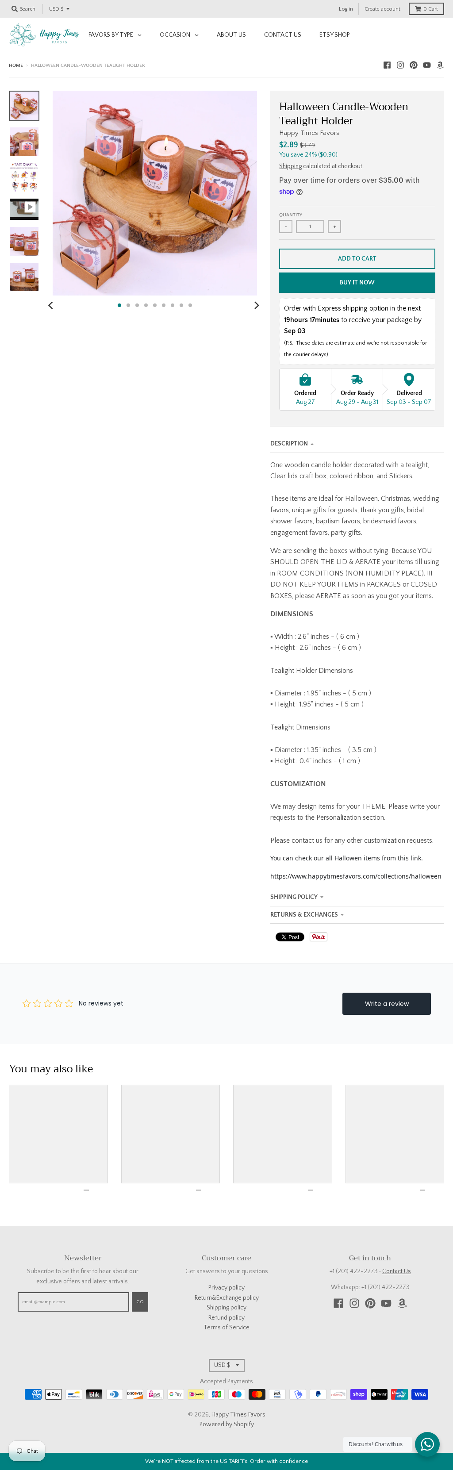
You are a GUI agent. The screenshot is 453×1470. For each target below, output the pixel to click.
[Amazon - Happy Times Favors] (440, 65)
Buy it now (357, 282)
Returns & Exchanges (304, 914)
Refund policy (226, 1317)
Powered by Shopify (227, 1424)
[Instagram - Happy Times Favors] (400, 65)
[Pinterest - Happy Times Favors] (414, 65)
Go (140, 1302)
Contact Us (396, 1271)
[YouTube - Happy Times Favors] (427, 65)
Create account (382, 9)
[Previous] (51, 305)
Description (289, 443)
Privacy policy (226, 1287)
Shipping (290, 166)
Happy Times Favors (309, 133)
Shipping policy (226, 1307)
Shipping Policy (294, 897)
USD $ (56, 9)
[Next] (256, 305)
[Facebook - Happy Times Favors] (387, 65)
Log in (346, 9)
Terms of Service (226, 1327)
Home (16, 65)
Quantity (290, 215)
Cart (430, 9)
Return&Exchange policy (227, 1297)
